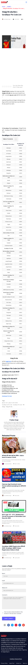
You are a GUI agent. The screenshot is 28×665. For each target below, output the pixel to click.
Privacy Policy (4, 663)
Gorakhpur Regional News (16, 659)
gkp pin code (5, 402)
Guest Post (11, 663)
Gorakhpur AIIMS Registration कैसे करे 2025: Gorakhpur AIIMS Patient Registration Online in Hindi (13, 548)
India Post (8, 361)
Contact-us (18, 663)
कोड (23, 404)
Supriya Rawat (8, 463)
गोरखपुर (9, 532)
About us (25, 663)
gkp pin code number (13, 402)
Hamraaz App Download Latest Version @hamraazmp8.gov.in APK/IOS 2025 (14, 486)
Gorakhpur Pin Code (17, 404)
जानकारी (9, 6)
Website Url (4, 587)
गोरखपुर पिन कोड (9, 406)
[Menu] (26, 2)
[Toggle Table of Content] (15, 139)
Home (3, 6)
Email (3, 580)
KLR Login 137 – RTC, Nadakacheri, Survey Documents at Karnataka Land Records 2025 (14, 516)
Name (3, 573)
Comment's (4, 595)
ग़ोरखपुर (3, 406)
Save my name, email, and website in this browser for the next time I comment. (13, 612)
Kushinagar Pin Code (7, 396)
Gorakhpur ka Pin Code (7, 404)
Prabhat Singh (7, 19)
